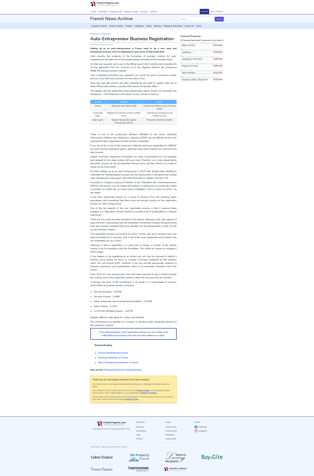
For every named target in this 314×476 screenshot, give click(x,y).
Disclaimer (169, 434)
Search (219, 19)
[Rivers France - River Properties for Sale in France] (101, 469)
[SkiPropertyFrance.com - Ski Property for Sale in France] (138, 457)
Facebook (202, 427)
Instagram (202, 431)
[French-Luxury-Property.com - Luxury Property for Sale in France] (175, 457)
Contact (139, 438)
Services (144, 11)
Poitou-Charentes (190, 65)
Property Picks (116, 11)
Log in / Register (216, 11)
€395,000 (217, 65)
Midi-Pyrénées (188, 45)
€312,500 (217, 72)
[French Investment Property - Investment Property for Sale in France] (138, 469)
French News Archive (111, 19)
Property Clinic (131, 399)
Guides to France (149, 393)
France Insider (143, 390)
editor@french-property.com (117, 335)
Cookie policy (171, 438)
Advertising (141, 431)
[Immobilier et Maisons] (175, 469)
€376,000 (217, 79)
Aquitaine (186, 52)
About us (140, 427)
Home (94, 11)
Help (138, 434)
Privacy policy (171, 431)
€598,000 (217, 59)
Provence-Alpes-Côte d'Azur (195, 79)
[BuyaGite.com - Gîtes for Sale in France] (212, 457)
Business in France (100, 34)
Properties (103, 11)
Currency (153, 11)
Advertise (204, 11)
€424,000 (217, 45)
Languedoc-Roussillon (192, 59)
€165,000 (217, 52)
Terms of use (170, 427)
